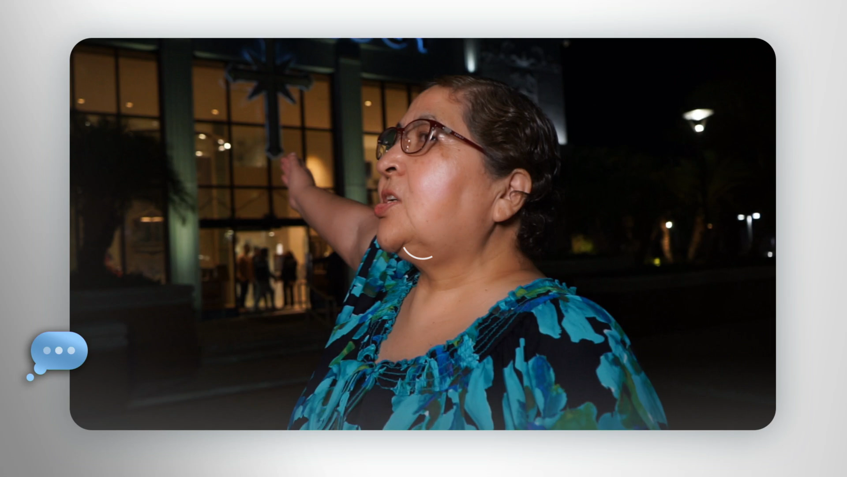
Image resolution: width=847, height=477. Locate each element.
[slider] (441, 468)
